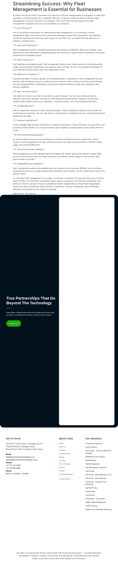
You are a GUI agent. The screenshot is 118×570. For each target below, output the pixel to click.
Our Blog (62, 460)
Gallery (61, 457)
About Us (62, 447)
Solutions (62, 450)
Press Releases (64, 464)
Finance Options (65, 454)
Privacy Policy (64, 479)
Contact (62, 471)
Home (61, 443)
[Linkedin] (60, 482)
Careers (62, 467)
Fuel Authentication (66, 474)
